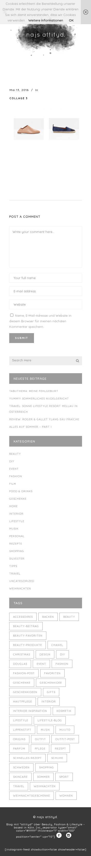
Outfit (40, 739)
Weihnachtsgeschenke (31, 795)
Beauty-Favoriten (27, 635)
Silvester (17, 558)
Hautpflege (22, 701)
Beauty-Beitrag (26, 626)
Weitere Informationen (45, 20)
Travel (14, 573)
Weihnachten (20, 588)
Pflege (40, 748)
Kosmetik (64, 711)
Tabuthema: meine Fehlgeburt (33, 391)
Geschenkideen (25, 692)
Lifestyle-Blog (50, 720)
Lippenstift (22, 729)
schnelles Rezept (27, 758)
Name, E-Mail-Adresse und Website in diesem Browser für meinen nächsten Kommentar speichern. (40, 321)
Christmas (21, 654)
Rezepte (15, 543)
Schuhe (57, 758)
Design (45, 654)
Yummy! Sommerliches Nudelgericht (39, 398)
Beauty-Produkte (27, 645)
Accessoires (23, 616)
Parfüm (19, 748)
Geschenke (17, 498)
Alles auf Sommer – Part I (30, 426)
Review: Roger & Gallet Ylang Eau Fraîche (44, 419)
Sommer (43, 777)
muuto (64, 729)
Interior (16, 513)
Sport (64, 777)
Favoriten (52, 673)
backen (48, 616)
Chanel (57, 645)
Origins (19, 739)
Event (14, 468)
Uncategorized (21, 581)
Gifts (51, 692)
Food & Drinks (21, 491)
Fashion (15, 476)
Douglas (20, 664)
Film (12, 483)
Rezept (60, 748)
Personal (17, 536)
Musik (13, 528)
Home (13, 506)
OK (71, 20)
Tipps (13, 566)
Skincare (20, 777)
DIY (11, 461)
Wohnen (66, 795)
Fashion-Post (24, 673)
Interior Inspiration (30, 711)
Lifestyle (16, 521)
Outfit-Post (65, 739)
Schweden (21, 767)
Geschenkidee (51, 682)
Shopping (16, 551)
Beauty (15, 454)
